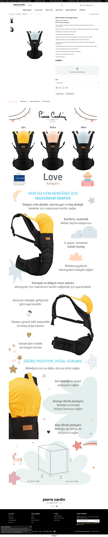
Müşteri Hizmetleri (58, 516)
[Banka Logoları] (32, 531)
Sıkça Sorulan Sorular (59, 518)
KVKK (32, 522)
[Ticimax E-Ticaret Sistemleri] (54, 536)
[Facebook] (51, 506)
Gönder (97, 521)
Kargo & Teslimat (35, 520)
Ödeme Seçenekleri (34, 101)
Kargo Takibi (57, 520)
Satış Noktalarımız (12, 520)
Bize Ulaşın (10, 522)
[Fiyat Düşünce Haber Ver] (63, 87)
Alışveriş (33, 518)
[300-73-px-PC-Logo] (54, 500)
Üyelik (32, 516)
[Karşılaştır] (60, 87)
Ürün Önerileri (46, 101)
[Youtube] (56, 506)
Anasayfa (10, 516)
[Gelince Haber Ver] (66, 87)
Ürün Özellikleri (13, 101)
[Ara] (62, 5)
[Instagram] (54, 506)
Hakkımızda (11, 518)
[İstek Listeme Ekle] (56, 87)
